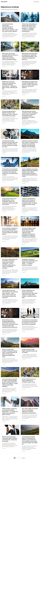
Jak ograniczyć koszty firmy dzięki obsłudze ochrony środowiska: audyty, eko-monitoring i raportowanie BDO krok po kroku (10, 201)
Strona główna (36, 1)
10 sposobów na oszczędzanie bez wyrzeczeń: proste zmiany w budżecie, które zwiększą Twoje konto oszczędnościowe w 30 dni (10, 171)
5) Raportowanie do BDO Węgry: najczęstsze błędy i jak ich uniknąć (29, 351)
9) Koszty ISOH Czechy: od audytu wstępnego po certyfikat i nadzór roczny (29, 380)
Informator (4, 1)
